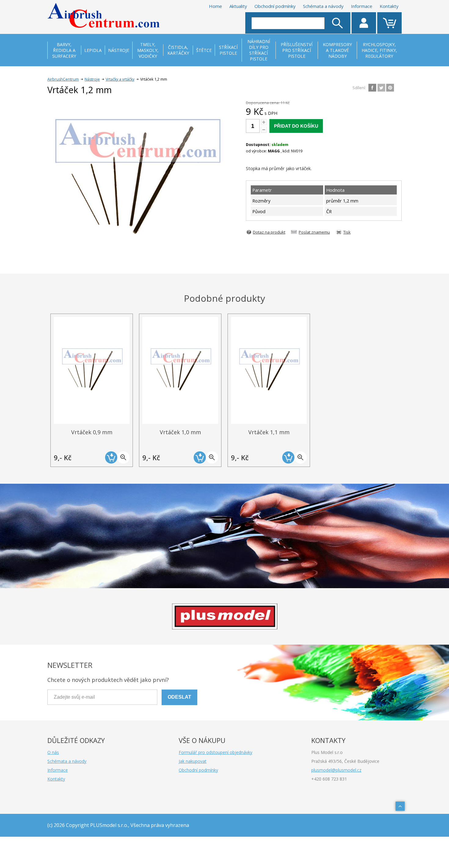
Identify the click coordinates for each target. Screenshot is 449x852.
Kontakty (389, 6)
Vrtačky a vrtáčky (120, 79)
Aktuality (238, 6)
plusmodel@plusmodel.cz (336, 770)
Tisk (347, 232)
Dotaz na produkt (269, 232)
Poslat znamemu (314, 232)
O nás (53, 752)
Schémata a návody (323, 6)
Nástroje (92, 79)
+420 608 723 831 (329, 779)
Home (215, 6)
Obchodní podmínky (275, 6)
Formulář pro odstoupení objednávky (215, 752)
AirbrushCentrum (63, 79)
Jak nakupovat (192, 761)
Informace (361, 6)
